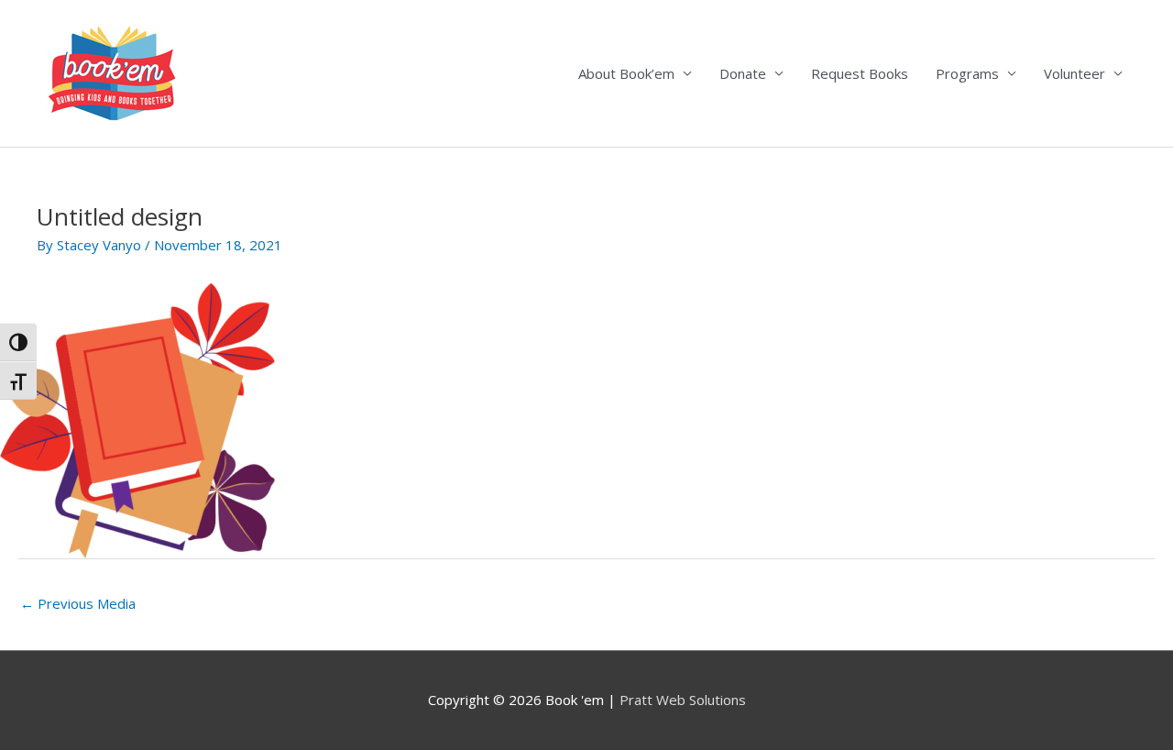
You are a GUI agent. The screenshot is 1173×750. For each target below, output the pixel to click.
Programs (967, 73)
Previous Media (78, 603)
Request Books (859, 73)
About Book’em (626, 73)
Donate (742, 73)
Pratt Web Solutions (682, 699)
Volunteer (1074, 73)
